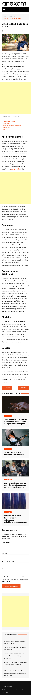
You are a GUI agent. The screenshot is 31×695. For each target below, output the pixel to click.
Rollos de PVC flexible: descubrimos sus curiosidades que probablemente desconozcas (15, 519)
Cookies (12, 690)
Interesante (7, 31)
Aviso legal (5, 692)
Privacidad (19, 690)
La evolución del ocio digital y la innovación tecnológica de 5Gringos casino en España (15, 421)
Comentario (6, 542)
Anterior (7, 388)
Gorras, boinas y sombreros (12, 125)
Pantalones (7, 123)
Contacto (4, 690)
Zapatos (6, 130)
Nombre (4, 553)
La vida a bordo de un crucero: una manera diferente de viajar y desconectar (14, 656)
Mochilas (7, 127)
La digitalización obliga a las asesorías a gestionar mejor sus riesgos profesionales (15, 485)
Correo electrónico (8, 561)
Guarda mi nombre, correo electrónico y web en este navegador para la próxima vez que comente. (15, 579)
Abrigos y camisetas (10, 121)
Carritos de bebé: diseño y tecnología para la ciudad (14, 453)
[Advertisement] (15, 98)
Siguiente (23, 388)
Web (3, 569)
